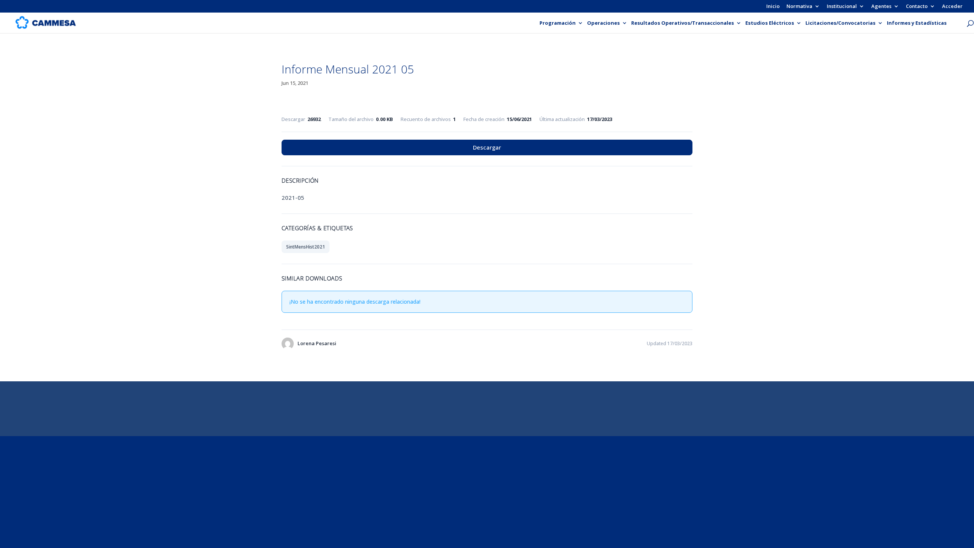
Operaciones (603, 23)
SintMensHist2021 (305, 247)
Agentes (881, 7)
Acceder (952, 7)
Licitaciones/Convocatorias (840, 23)
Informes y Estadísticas (917, 23)
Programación (558, 23)
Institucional (842, 7)
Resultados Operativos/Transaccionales (682, 23)
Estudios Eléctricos (769, 23)
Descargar (487, 147)
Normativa (799, 7)
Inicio (773, 7)
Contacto (917, 7)
